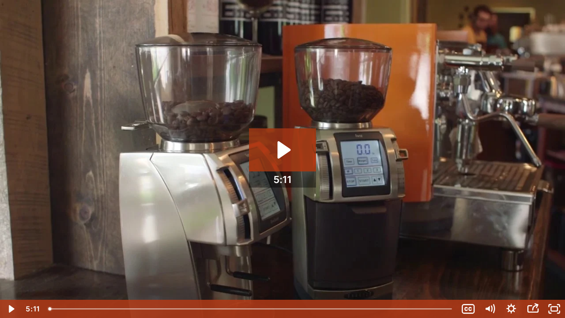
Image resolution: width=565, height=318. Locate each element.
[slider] (251, 309)
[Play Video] (11, 309)
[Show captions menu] (468, 309)
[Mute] (489, 309)
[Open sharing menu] (532, 309)
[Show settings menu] (511, 309)
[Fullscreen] (554, 309)
